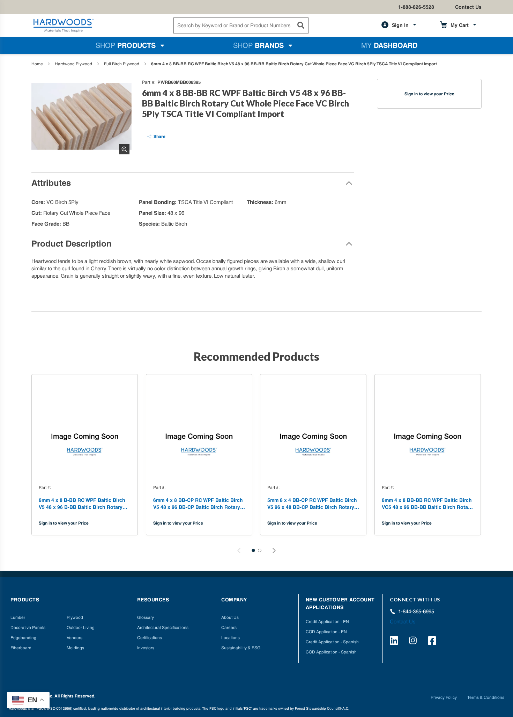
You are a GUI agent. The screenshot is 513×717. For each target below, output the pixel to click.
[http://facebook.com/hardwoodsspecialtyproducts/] (433, 641)
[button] (253, 550)
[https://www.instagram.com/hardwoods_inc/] (414, 641)
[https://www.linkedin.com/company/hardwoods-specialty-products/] (395, 641)
